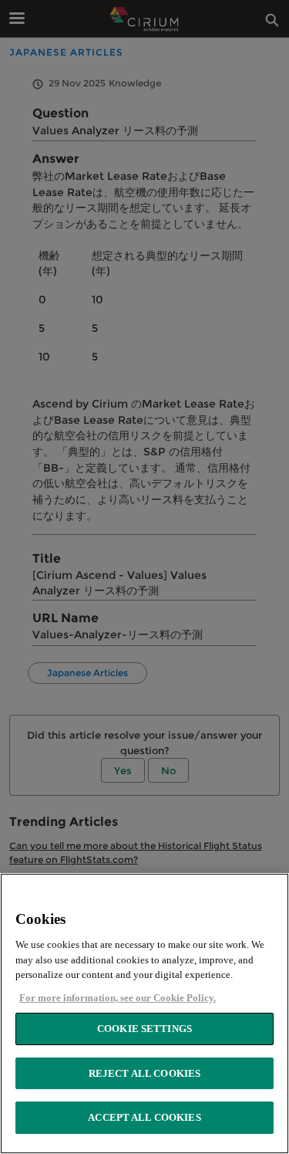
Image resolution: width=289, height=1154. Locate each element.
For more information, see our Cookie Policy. (117, 997)
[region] (144, 1013)
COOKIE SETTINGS (144, 1028)
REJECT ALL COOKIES (144, 1073)
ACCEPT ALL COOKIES (144, 1117)
